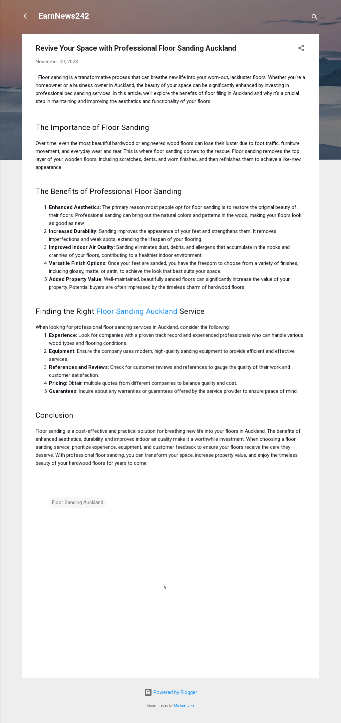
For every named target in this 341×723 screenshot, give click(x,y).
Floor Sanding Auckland (77, 502)
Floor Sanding (121, 311)
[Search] (315, 18)
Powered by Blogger (174, 692)
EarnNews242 (63, 16)
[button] (301, 49)
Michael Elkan (185, 705)
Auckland (161, 311)
